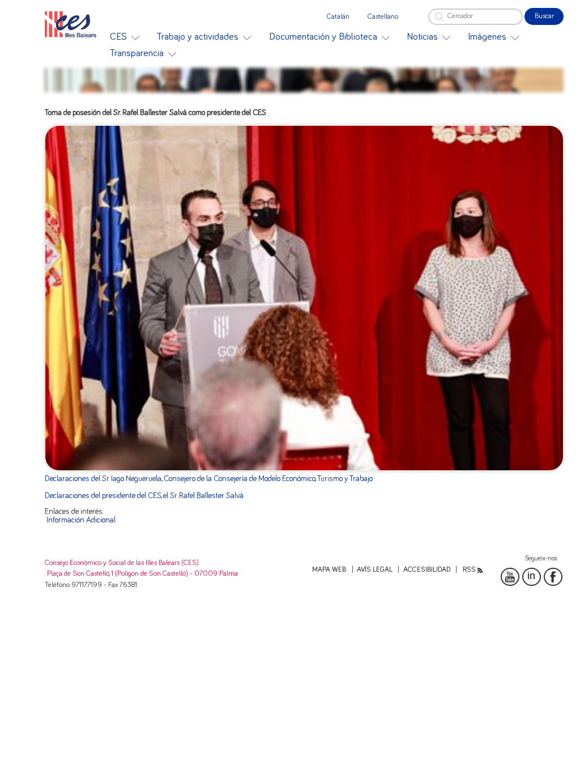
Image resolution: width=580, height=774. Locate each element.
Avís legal (375, 569)
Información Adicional (81, 520)
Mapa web (329, 569)
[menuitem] (124, 37)
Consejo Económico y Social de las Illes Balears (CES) (122, 563)
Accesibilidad (426, 569)
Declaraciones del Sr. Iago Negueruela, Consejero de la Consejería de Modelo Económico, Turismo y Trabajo (209, 479)
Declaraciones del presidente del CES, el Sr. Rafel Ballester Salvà (144, 496)
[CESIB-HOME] (73, 24)
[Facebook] (553, 577)
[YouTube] (510, 577)
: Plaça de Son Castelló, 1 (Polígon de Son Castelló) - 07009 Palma (141, 573)
